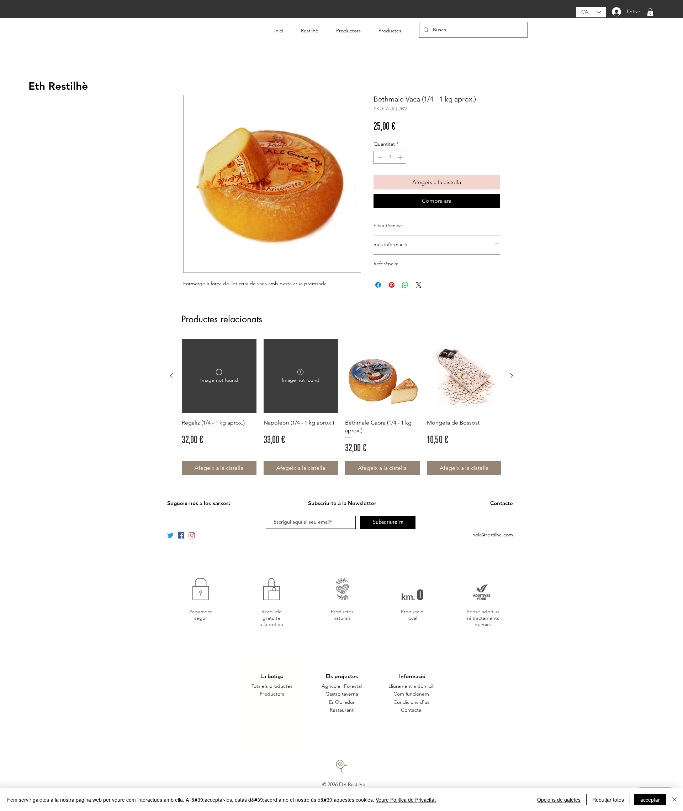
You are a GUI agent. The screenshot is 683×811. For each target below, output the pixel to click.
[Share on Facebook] (378, 285)
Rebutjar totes (608, 799)
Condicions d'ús (411, 702)
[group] (341, 406)
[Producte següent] (511, 375)
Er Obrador (342, 702)
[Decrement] (379, 157)
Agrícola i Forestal (342, 686)
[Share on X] (418, 285)
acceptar (650, 799)
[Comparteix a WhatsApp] (405, 285)
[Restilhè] (170, 535)
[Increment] (400, 157)
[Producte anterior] (171, 375)
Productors (272, 694)
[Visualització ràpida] (382, 376)
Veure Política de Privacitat (406, 799)
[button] (650, 12)
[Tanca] (674, 799)
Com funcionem (411, 694)
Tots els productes (272, 686)
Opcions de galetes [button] (559, 799)
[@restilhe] (192, 535)
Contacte (411, 710)
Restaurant (342, 710)
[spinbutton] (389, 157)
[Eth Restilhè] (181, 535)
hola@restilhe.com (492, 534)
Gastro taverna (341, 694)
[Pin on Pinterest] (391, 285)
